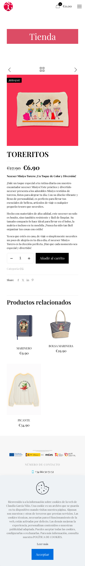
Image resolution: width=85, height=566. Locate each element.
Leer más (42, 544)
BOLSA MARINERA (61, 346)
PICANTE (24, 420)
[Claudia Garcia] (8, 6)
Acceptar (42, 554)
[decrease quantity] (11, 258)
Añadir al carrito (52, 258)
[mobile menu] (79, 6)
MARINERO (24, 348)
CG (22, 268)
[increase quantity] (29, 258)
